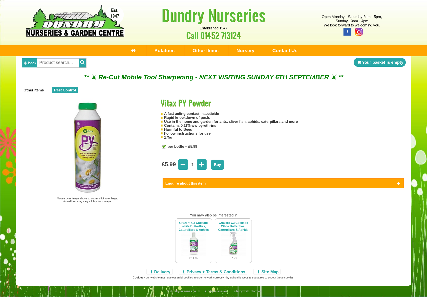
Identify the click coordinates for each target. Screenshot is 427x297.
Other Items (205, 50)
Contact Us (285, 50)
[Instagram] (357, 31)
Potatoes (164, 50)
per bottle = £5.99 (182, 146)
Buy (217, 165)
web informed (252, 291)
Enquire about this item (185, 183)
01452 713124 (220, 35)
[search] (82, 63)
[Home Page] (75, 35)
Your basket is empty (382, 62)
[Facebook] (346, 31)
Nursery (245, 50)
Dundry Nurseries (214, 14)
